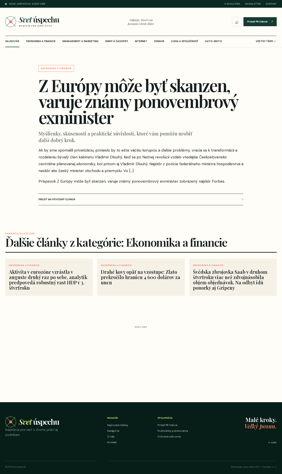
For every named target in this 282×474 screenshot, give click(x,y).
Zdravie (159, 41)
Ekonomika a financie (41, 41)
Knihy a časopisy (116, 41)
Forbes (218, 181)
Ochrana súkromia (169, 436)
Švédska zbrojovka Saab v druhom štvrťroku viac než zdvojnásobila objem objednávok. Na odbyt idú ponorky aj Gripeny (230, 280)
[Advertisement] (141, 361)
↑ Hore (272, 442)
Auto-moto (213, 41)
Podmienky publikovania (173, 431)
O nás (111, 436)
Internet (141, 41)
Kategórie (113, 431)
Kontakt (271, 3)
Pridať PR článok (260, 21)
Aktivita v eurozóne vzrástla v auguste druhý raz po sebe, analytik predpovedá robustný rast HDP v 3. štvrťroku (48, 280)
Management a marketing (80, 41)
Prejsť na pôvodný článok (141, 199)
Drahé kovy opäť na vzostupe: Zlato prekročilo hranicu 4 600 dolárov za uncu (140, 277)
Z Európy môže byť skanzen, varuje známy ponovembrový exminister (117, 181)
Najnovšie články (117, 425)
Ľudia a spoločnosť (184, 41)
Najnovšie (12, 41)
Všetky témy (266, 41)
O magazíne (232, 3)
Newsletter (253, 3)
